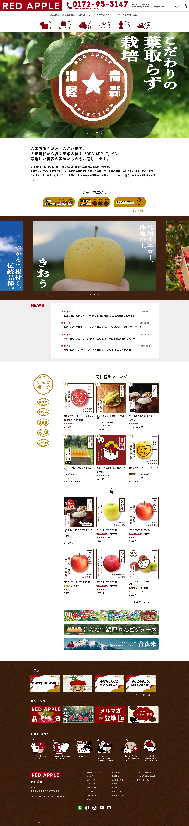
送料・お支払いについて (145, 772)
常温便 (73, 474)
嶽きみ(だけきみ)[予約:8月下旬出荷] (110, 417)
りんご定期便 (92, 784)
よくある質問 (92, 791)
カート (185, 6)
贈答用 (67, 586)
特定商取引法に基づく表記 (146, 776)
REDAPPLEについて (94, 772)
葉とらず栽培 (92, 787)
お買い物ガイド (92, 799)
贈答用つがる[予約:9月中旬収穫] (77, 581)
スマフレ (115, 784)
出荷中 (81, 420)
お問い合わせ (92, 795)
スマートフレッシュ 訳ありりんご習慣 (143, 582)
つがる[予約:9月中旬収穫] (139, 529)
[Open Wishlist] (169, 6)
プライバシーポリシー (144, 780)
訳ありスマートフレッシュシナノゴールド (143, 469)
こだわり (90, 776)
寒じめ (114, 787)
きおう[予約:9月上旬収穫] (107, 529)
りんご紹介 (138, 211)
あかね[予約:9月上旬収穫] (107, 581)
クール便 (74, 420)
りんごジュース (117, 791)
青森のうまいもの (118, 795)
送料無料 (109, 422)
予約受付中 (101, 422)
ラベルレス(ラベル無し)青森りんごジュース (78, 469)
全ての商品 (116, 772)
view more (143, 695)
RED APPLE (38, 822)
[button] (85, 15)
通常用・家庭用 (102, 534)
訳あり (67, 420)
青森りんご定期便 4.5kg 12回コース (111, 468)
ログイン (177, 6)
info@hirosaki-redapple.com (151, 7)
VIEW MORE (141, 602)
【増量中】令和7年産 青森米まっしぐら (78, 530)
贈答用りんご (116, 776)
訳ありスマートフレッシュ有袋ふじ (78, 416)
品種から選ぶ (92, 780)
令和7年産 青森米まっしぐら (140, 416)
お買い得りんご (117, 780)
